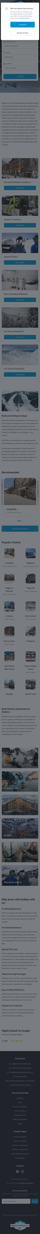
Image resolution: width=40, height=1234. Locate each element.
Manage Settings (22, 33)
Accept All (22, 24)
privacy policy (24, 18)
